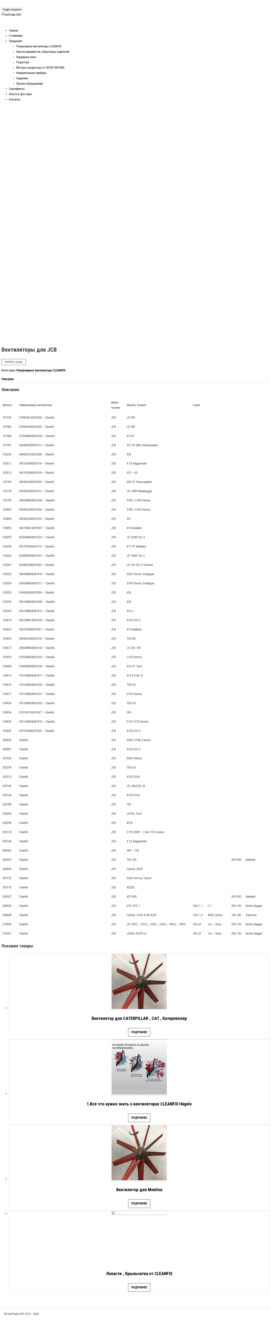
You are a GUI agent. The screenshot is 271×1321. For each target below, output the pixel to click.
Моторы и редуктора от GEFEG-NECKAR (40, 67)
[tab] (135, 379)
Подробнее (139, 1032)
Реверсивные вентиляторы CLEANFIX (38, 46)
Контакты (14, 99)
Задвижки (22, 78)
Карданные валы (26, 57)
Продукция (15, 41)
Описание (7, 379)
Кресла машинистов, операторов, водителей (42, 51)
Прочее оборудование (29, 83)
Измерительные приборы (31, 73)
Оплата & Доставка (20, 94)
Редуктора (22, 62)
